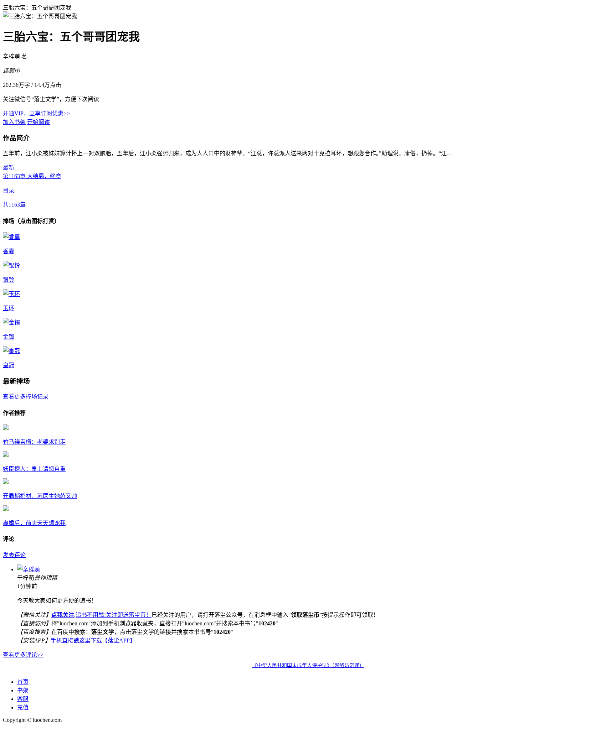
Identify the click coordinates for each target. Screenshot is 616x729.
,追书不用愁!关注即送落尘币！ (101, 615)
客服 (23, 699)
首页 (23, 682)
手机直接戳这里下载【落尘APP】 (93, 640)
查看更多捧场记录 (25, 397)
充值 (23, 707)
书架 (23, 690)
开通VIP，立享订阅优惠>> (36, 113)
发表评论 (14, 555)
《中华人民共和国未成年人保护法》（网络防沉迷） (308, 665)
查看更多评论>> (23, 655)
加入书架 (14, 122)
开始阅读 (38, 122)
